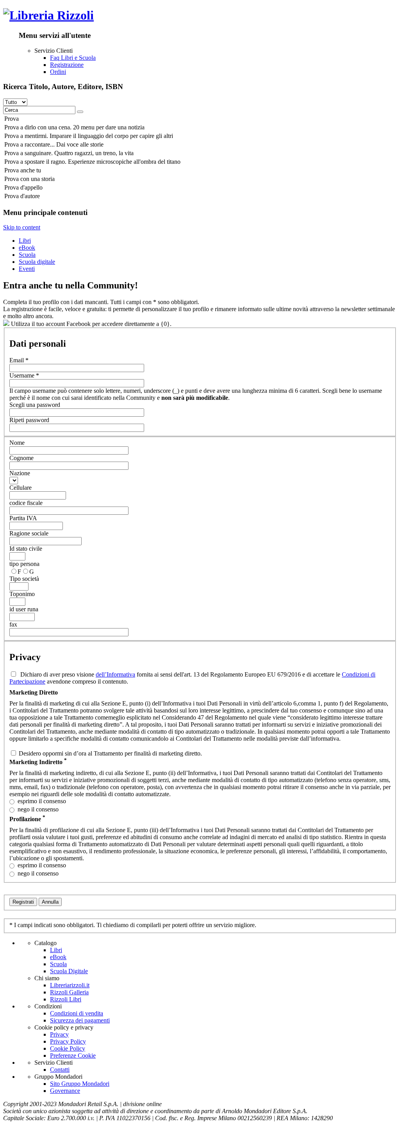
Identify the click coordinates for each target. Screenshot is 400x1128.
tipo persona (24, 563)
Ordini (58, 71)
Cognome (21, 458)
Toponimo (22, 594)
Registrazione (67, 64)
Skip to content (21, 227)
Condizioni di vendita (76, 1013)
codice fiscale (26, 503)
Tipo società (24, 578)
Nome (17, 442)
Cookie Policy (67, 1048)
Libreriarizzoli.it (69, 985)
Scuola (27, 254)
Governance (65, 1090)
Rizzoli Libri (65, 999)
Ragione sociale (28, 533)
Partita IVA (23, 518)
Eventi (27, 268)
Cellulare (20, 487)
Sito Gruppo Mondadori (79, 1083)
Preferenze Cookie (73, 1055)
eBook (27, 247)
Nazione (19, 473)
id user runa (23, 609)
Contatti (60, 1069)
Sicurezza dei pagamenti (80, 1020)
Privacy (59, 1034)
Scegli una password (34, 404)
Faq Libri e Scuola (73, 57)
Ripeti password (29, 420)
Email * (19, 360)
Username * (24, 375)
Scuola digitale (37, 261)
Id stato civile (25, 548)
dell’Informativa (115, 674)
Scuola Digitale (69, 971)
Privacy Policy (68, 1041)
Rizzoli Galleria (69, 992)
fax (13, 624)
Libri (25, 240)
